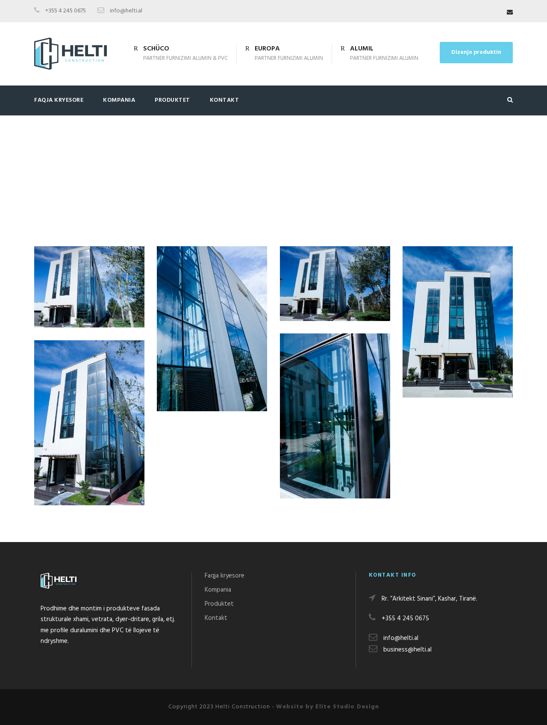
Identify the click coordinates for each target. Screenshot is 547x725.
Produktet (172, 100)
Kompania (119, 100)
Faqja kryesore (58, 100)
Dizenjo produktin (476, 52)
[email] (510, 13)
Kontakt (224, 100)
